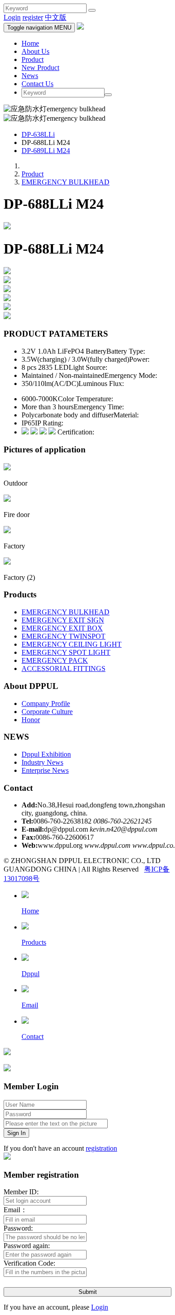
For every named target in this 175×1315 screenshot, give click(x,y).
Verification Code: (29, 1263)
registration (101, 1148)
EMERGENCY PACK (55, 660)
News (30, 75)
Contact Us (37, 84)
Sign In (16, 1133)
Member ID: (21, 1192)
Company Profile (46, 703)
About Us (35, 51)
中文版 (55, 17)
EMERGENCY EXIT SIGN (63, 620)
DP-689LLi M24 (46, 150)
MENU (39, 27)
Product (33, 59)
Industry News (42, 762)
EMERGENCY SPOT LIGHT (66, 652)
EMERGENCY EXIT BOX (62, 628)
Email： (15, 1210)
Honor (31, 719)
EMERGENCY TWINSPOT (63, 636)
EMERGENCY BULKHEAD (65, 182)
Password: (18, 1228)
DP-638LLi (38, 134)
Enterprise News (45, 770)
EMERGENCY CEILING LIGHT (72, 644)
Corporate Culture (47, 711)
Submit (88, 1292)
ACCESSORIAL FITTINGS (63, 668)
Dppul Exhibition (46, 754)
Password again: (27, 1245)
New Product (40, 67)
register (32, 17)
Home (30, 43)
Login (12, 17)
